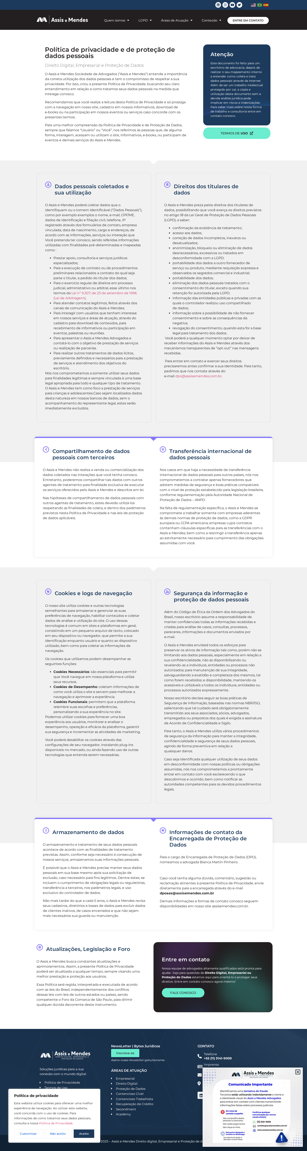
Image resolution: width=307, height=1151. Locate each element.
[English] (253, 5)
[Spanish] (266, 5)
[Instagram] (225, 5)
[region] (54, 1116)
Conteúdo (209, 20)
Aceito (84, 1134)
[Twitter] (239, 5)
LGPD (143, 20)
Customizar (28, 1134)
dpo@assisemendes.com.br (198, 376)
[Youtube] (232, 5)
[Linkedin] (218, 5)
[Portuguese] (259, 5)
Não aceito (58, 1134)
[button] (298, 1072)
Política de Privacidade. (56, 1123)
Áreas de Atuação (174, 20)
